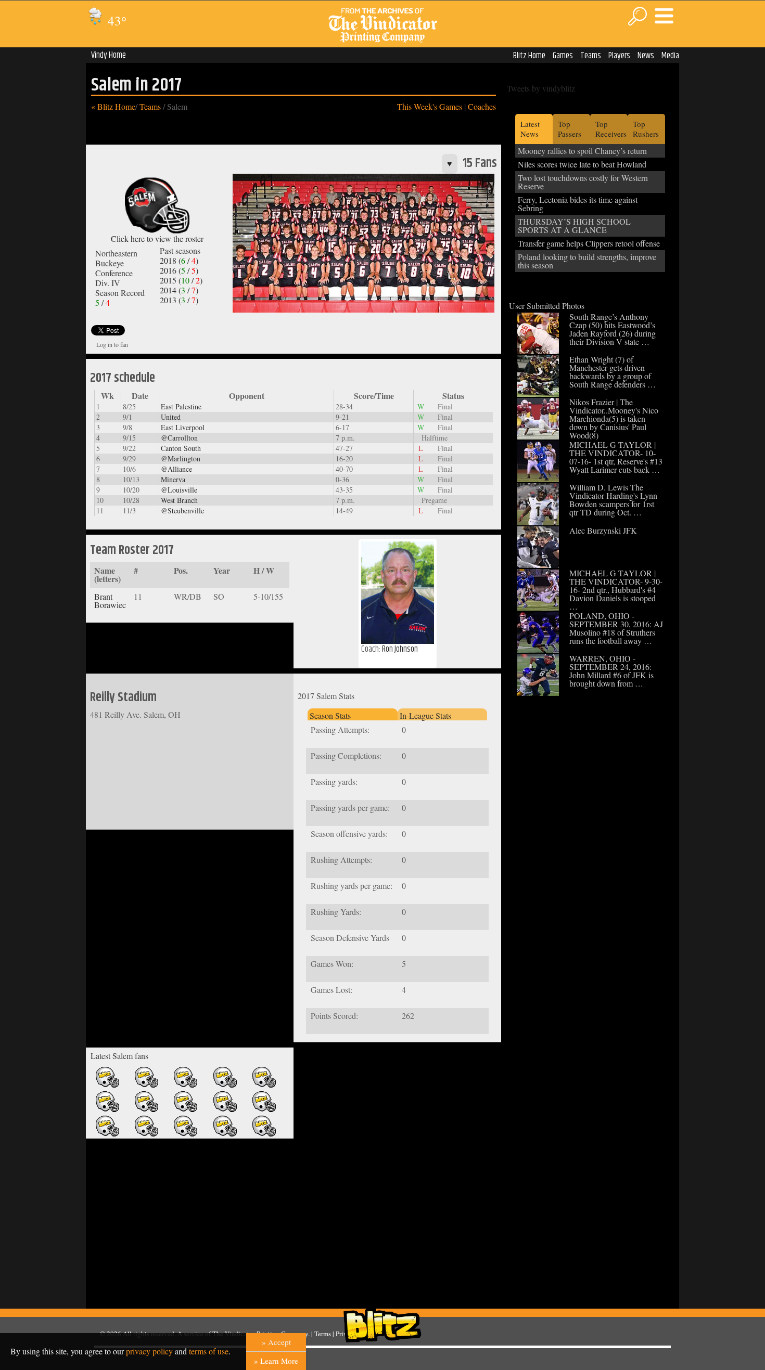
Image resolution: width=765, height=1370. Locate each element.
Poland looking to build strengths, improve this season (587, 260)
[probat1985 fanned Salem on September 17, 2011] (225, 1085)
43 (115, 20)
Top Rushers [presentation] (646, 129)
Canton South (181, 448)
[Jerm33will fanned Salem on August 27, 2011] (107, 1109)
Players (619, 55)
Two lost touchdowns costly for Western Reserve (583, 181)
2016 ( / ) (179, 270)
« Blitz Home (113, 106)
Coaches (482, 106)
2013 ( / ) (179, 299)
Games (563, 55)
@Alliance (176, 469)
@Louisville (179, 490)
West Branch (179, 500)
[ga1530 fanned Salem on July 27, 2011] (107, 1134)
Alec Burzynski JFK (603, 530)
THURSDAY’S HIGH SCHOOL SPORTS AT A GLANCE (574, 225)
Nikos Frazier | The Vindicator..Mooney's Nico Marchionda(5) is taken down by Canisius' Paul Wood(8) (613, 418)
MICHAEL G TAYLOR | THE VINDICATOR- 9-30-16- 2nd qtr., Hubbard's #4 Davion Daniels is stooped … (615, 589)
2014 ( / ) (179, 290)
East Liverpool (183, 427)
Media (670, 55)
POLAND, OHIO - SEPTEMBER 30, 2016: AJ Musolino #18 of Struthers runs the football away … (616, 628)
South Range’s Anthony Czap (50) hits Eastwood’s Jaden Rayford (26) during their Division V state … (612, 329)
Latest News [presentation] (530, 129)
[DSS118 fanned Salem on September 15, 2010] (146, 1134)
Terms (322, 1333)
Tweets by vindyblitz (541, 88)
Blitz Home (529, 55)
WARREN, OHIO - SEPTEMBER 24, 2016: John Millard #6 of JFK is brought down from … (611, 671)
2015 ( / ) (181, 280)
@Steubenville (182, 510)
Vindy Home (108, 55)
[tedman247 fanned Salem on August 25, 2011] (146, 1109)
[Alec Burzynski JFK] (538, 564)
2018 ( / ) (179, 260)
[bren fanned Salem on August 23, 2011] (225, 1109)
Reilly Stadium (123, 697)
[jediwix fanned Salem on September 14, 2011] (264, 1085)
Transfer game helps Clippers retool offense (589, 243)
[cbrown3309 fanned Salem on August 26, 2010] (225, 1134)
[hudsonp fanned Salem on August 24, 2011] (185, 1109)
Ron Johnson (400, 649)
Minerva (173, 479)
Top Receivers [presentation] (611, 129)
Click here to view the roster (157, 238)
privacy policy (149, 1351)
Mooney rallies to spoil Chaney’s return (582, 150)
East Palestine (181, 406)
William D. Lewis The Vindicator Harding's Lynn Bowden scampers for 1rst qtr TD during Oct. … (613, 500)
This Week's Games (429, 106)
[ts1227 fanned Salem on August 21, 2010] (264, 1134)
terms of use (208, 1351)
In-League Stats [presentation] (425, 715)
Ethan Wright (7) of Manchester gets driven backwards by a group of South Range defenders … (612, 372)
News (646, 55)
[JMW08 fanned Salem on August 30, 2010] (185, 1134)
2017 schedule (122, 378)
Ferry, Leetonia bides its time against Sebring (578, 203)
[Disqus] (397, 1178)
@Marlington (180, 458)
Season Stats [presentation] (330, 715)
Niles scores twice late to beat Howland (582, 164)
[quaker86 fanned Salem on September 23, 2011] (185, 1085)
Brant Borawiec (110, 600)
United (171, 417)
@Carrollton (179, 438)
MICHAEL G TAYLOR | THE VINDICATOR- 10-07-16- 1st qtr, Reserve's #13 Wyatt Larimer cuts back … (615, 457)
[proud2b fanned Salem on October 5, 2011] (146, 1085)
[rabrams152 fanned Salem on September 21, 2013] (107, 1085)
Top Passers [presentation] (569, 129)
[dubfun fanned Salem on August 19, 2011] (264, 1109)
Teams (590, 55)
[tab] (352, 714)
